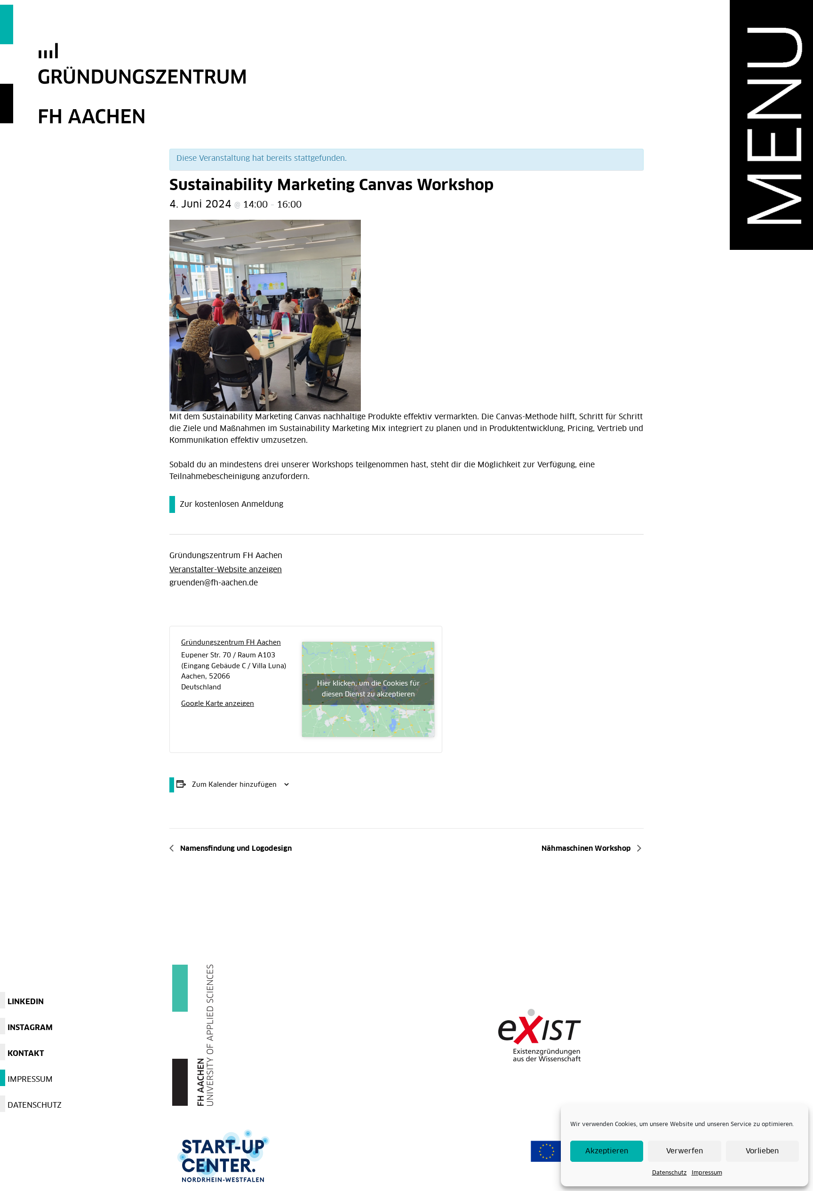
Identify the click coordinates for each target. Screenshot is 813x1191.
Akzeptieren (606, 1151)
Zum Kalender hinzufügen (234, 785)
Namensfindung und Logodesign (235, 848)
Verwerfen (684, 1151)
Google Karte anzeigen (217, 704)
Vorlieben (762, 1151)
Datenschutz (669, 1173)
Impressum (707, 1173)
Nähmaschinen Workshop (587, 848)
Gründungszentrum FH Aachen (225, 556)
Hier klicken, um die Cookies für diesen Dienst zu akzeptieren (368, 689)
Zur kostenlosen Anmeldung (231, 504)
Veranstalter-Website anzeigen (225, 570)
